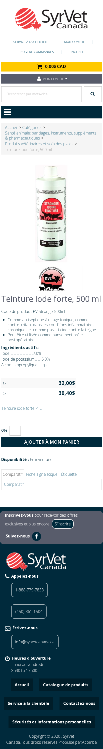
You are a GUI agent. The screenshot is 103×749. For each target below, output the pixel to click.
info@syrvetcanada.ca (34, 642)
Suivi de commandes (37, 51)
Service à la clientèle (30, 41)
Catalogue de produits (65, 685)
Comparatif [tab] (12, 474)
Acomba (89, 742)
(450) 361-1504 (28, 611)
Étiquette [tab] (69, 474)
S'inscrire (63, 524)
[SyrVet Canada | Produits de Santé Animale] (51, 19)
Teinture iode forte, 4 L (21, 408)
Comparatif (14, 484)
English (76, 51)
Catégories (32, 127)
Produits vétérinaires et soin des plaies (39, 144)
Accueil (11, 127)
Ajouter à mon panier (51, 442)
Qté (4, 430)
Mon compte (74, 41)
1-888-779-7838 (29, 590)
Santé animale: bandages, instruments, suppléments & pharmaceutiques (50, 135)
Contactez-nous (79, 703)
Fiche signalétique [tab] (42, 474)
